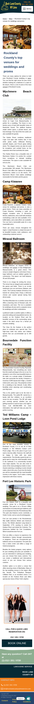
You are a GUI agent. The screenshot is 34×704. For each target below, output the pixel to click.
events (15, 267)
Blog (10, 19)
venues (5, 87)
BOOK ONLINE (17, 643)
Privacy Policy (14, 700)
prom (29, 78)
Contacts (5, 700)
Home (5, 19)
